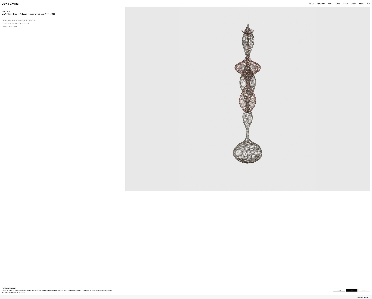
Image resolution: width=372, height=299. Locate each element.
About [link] (361, 3)
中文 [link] (368, 3)
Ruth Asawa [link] (6, 12)
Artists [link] (311, 3)
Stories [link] (345, 3)
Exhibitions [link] (321, 3)
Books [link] (353, 3)
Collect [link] (337, 3)
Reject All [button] (364, 290)
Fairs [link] (330, 3)
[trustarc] (366, 297)
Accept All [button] (351, 290)
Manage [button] (339, 290)
